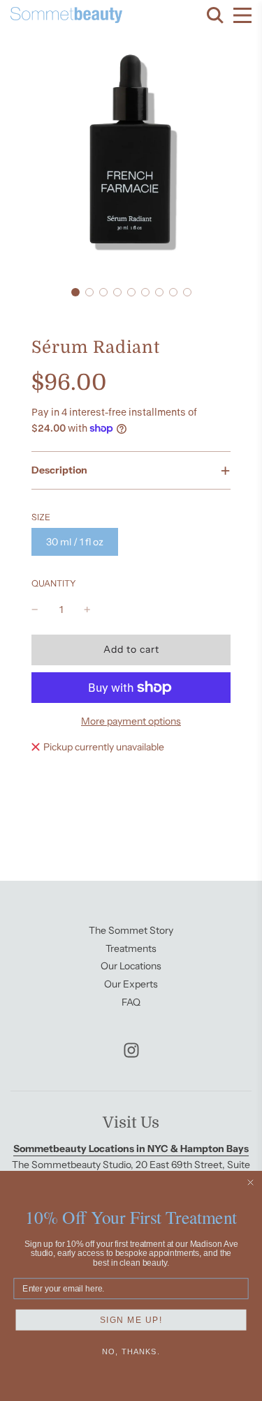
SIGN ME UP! (131, 1319)
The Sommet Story (131, 930)
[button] (75, 292)
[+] (87, 609)
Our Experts (131, 984)
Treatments (131, 948)
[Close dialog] (251, 1182)
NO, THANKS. (131, 1351)
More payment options (131, 721)
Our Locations (131, 966)
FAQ (131, 1002)
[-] (34, 609)
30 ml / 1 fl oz (74, 542)
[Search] (215, 15)
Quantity (53, 583)
